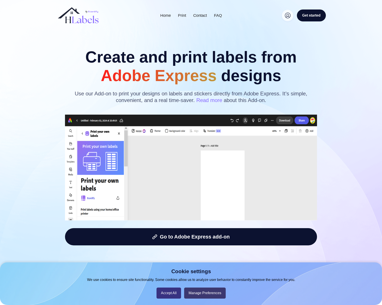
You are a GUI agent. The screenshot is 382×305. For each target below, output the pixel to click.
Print (182, 15)
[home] (78, 15)
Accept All (169, 293)
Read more (209, 100)
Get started (311, 15)
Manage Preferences (205, 293)
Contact (200, 15)
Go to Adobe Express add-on (193, 237)
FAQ (218, 15)
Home (165, 15)
